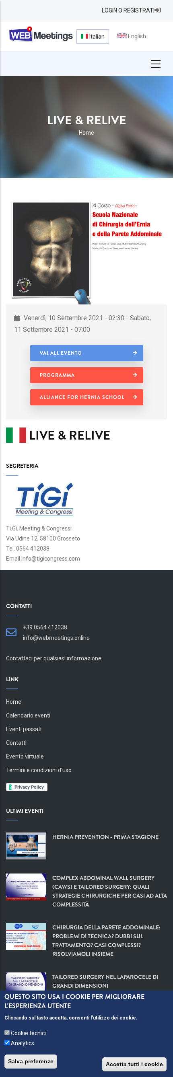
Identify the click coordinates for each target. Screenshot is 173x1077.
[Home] (40, 35)
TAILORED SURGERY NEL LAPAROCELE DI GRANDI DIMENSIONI (105, 981)
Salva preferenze (31, 1061)
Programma (57, 375)
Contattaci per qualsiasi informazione (53, 658)
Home (86, 132)
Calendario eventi (28, 715)
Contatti (16, 743)
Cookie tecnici (28, 1033)
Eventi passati (23, 729)
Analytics (22, 1043)
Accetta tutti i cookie (134, 1064)
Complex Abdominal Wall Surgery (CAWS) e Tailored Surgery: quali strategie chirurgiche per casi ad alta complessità (109, 891)
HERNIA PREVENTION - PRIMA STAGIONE (105, 837)
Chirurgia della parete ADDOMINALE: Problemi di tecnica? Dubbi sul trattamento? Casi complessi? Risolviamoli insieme (106, 940)
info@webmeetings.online (56, 638)
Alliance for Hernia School (82, 397)
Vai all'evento (61, 353)
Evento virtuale (25, 756)
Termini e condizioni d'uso (39, 770)
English (136, 36)
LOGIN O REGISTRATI (128, 10)
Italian (96, 36)
